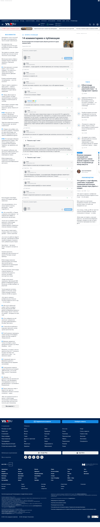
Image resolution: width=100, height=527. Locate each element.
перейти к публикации (31, 34)
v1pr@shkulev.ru (71, 498)
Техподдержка (5, 441)
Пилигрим (30, 100)
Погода (22, 20)
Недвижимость (6, 20)
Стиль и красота (84, 431)
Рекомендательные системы (57, 505)
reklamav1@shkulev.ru (82, 494)
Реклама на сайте (6, 428)
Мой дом (46, 438)
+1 (67, 97)
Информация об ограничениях (58, 500)
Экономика (83, 438)
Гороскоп (44, 20)
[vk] (29, 457)
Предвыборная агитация (8, 443)
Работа (64, 438)
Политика (65, 433)
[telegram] (25, 457)
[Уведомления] (94, 24)
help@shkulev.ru (11, 506)
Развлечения (66, 441)
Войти (29, 58)
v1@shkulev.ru (18, 504)
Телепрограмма (30, 20)
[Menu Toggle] (2, 24)
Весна (25, 433)
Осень (64, 431)
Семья (64, 446)
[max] (37, 457)
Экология (82, 436)
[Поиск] (90, 24)
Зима (45, 428)
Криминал (47, 431)
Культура (46, 433)
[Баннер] (26, 28)
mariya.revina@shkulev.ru (7, 513)
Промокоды (74, 20)
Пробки (59, 20)
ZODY (63, 20)
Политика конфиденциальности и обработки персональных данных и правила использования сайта (73, 509)
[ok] (33, 457)
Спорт (81, 428)
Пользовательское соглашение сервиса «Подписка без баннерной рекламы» (68, 507)
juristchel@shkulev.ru (37, 505)
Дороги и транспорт (29, 438)
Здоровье (26, 446)
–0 (71, 69)
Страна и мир (83, 433)
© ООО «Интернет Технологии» (26, 516)
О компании (5, 433)
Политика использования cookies (58, 502)
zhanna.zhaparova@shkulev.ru (8, 511)
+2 (67, 88)
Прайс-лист (5, 431)
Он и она (64, 428)
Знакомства (15, 20)
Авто (25, 428)
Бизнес (26, 431)
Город (25, 436)
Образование (48, 446)
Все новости (10, 35)
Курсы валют (52, 20)
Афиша (38, 20)
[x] (41, 457)
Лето (45, 436)
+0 (67, 69)
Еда (25, 441)
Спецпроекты (84, 441)
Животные (27, 443)
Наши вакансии (6, 438)
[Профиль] (97, 24)
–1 (71, 137)
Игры (67, 20)
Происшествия (66, 436)
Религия (64, 443)
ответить (26, 69)
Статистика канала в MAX (9, 446)
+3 (67, 168)
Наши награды (6, 436)
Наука (46, 441)
